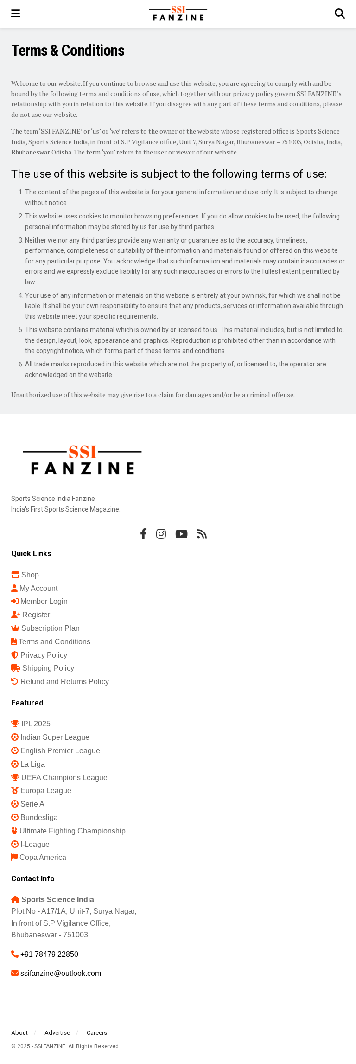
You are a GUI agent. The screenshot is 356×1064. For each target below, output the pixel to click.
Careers (97, 1032)
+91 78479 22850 (49, 954)
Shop (30, 575)
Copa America (42, 857)
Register (36, 615)
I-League (35, 844)
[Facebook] (143, 533)
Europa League (45, 791)
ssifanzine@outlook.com (60, 973)
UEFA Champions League (64, 778)
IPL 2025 (36, 724)
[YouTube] (181, 533)
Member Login (44, 601)
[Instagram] (161, 533)
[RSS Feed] (202, 533)
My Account (38, 588)
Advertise (57, 1032)
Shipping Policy (48, 668)
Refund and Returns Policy (64, 682)
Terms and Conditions (54, 642)
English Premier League (60, 751)
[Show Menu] (15, 14)
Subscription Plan (50, 628)
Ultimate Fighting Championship (72, 831)
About (19, 1032)
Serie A (32, 804)
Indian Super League (54, 737)
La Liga (32, 764)
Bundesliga (39, 817)
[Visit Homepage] (177, 14)
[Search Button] (340, 14)
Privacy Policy (43, 655)
